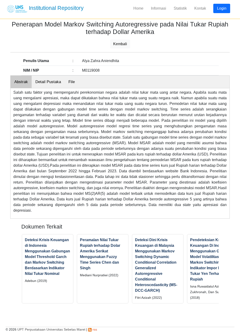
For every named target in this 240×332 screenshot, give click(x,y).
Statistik (180, 8)
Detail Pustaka (48, 82)
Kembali (120, 44)
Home (138, 8)
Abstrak (21, 82)
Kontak (200, 8)
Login (221, 8)
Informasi (158, 8)
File (71, 82)
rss (94, 329)
